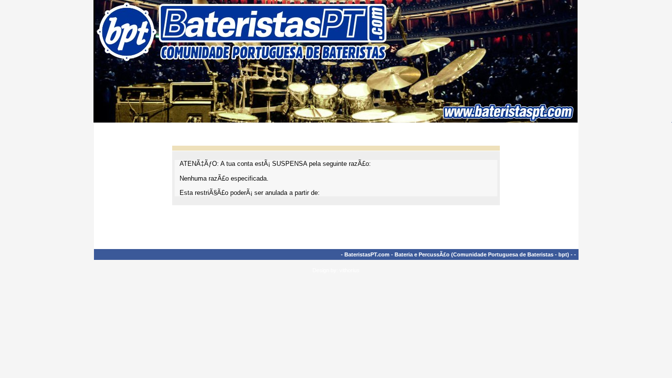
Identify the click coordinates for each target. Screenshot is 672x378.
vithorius (349, 270)
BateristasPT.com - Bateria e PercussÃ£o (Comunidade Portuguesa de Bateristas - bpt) (456, 254)
